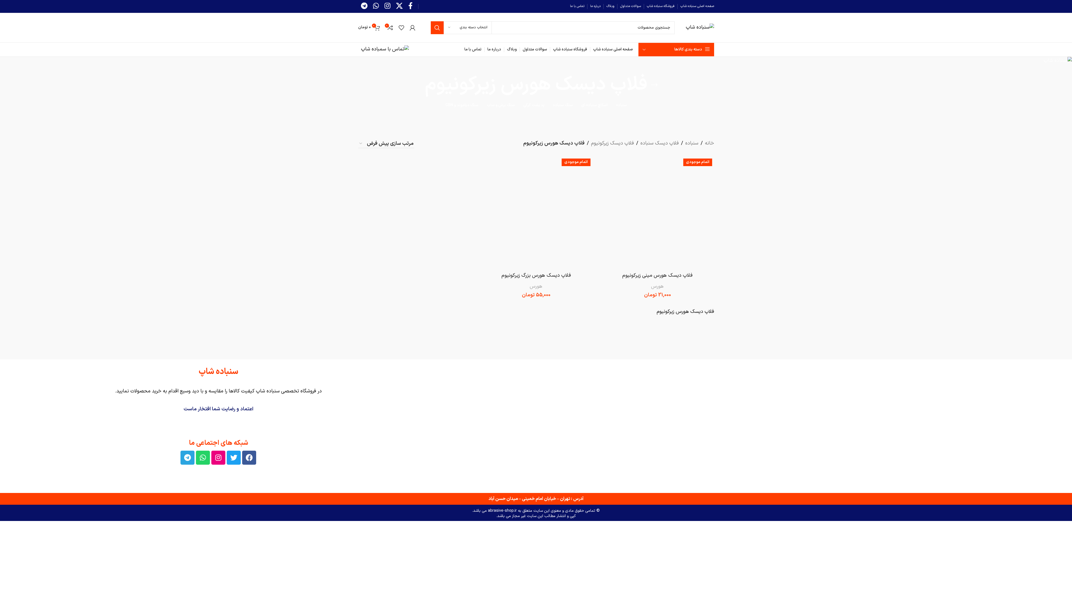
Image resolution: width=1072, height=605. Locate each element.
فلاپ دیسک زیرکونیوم (612, 143)
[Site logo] (700, 27)
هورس (657, 286)
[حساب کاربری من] (412, 27)
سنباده (691, 143)
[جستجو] (437, 27)
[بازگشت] (654, 85)
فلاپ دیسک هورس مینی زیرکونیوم (657, 275)
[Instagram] (218, 458)
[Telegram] (187, 458)
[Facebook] (249, 458)
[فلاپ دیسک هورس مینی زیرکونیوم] (657, 213)
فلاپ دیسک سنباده (659, 143)
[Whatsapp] (203, 458)
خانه (709, 143)
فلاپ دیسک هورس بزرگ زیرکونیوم (536, 275)
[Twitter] (234, 458)
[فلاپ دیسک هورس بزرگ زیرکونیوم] (536, 213)
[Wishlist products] (401, 27)
